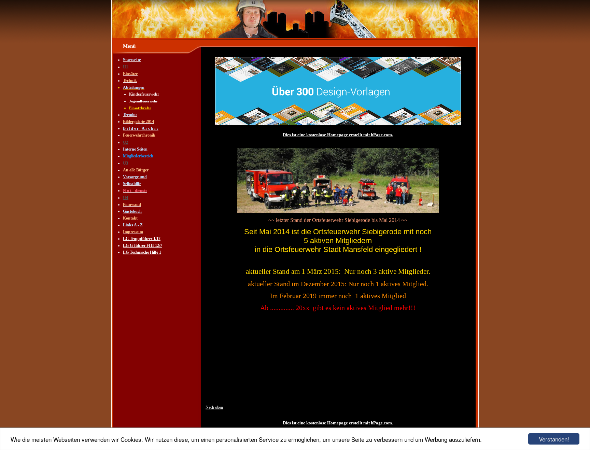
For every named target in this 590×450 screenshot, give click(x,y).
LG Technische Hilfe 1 (142, 252)
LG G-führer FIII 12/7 (142, 245)
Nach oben (214, 407)
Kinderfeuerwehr (144, 94)
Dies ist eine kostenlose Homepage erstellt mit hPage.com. (338, 134)
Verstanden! (554, 439)
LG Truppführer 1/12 (141, 238)
